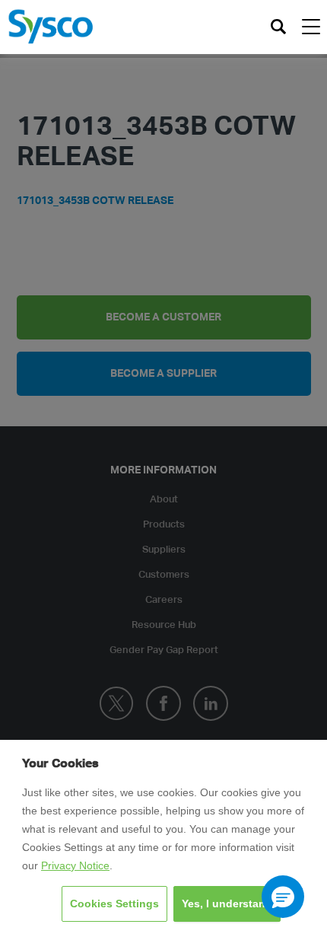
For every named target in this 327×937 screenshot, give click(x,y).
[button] (283, 896)
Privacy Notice (75, 865)
